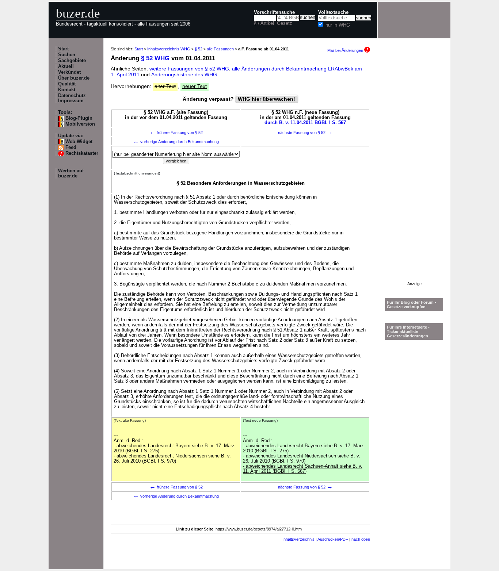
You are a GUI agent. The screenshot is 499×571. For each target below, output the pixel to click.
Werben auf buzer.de (71, 173)
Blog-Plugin (78, 118)
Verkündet (69, 72)
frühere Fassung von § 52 (176, 132)
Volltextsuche (333, 12)
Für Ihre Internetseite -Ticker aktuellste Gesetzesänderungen (408, 331)
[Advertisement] (414, 171)
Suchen (66, 54)
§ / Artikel (264, 23)
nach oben (360, 539)
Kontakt (66, 89)
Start (63, 48)
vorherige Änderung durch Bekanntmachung (176, 141)
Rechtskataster (81, 153)
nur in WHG (337, 25)
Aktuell (66, 66)
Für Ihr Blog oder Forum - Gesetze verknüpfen (411, 304)
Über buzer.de (73, 78)
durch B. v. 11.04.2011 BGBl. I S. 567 (305, 122)
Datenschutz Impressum (72, 98)
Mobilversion (80, 124)
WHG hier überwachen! (266, 99)
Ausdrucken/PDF (332, 539)
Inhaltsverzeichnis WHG (168, 49)
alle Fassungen (220, 49)
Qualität (67, 84)
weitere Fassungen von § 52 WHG (189, 69)
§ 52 (198, 49)
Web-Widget (78, 141)
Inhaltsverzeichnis (298, 539)
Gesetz (284, 23)
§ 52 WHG (155, 58)
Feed (70, 147)
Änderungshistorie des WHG (184, 74)
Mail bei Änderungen (345, 50)
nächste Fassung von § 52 (305, 132)
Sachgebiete (72, 60)
